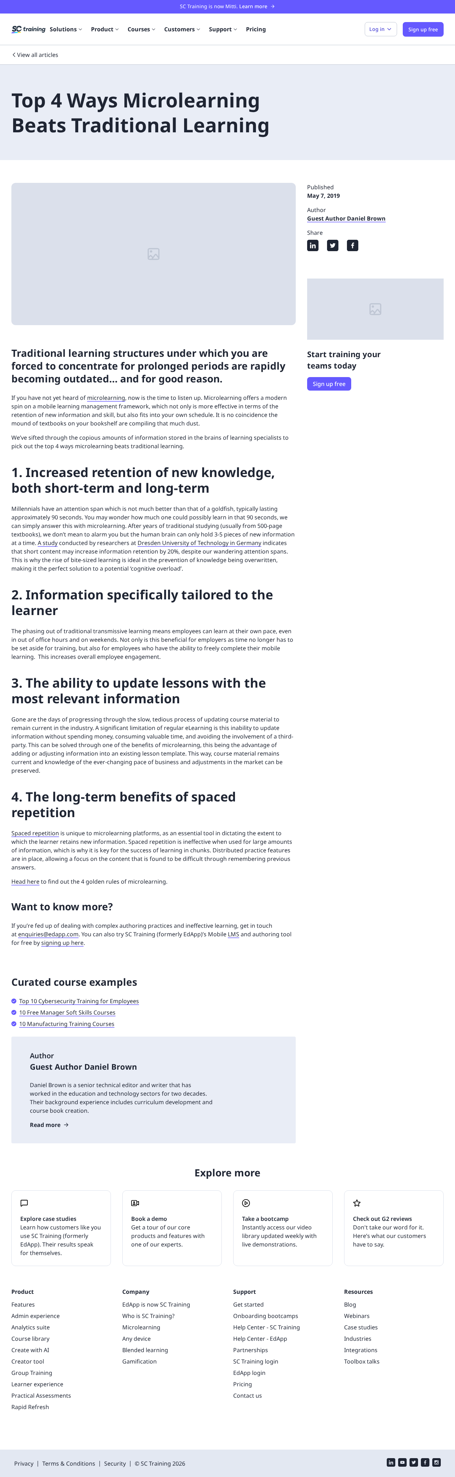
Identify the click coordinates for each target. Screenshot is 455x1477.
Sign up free (329, 384)
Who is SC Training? (148, 1316)
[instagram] (436, 1463)
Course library (30, 1339)
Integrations (361, 1350)
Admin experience (35, 1316)
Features (23, 1304)
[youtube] (402, 1463)
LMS (233, 934)
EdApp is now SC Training (156, 1304)
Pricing (256, 29)
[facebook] (425, 1463)
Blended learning (145, 1350)
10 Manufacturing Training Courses (66, 1024)
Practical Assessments (41, 1395)
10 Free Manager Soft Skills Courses (67, 1012)
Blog (350, 1304)
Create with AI (30, 1350)
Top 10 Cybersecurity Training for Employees (79, 1001)
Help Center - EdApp (260, 1339)
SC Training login (255, 1361)
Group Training (31, 1373)
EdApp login (249, 1373)
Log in (377, 29)
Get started (248, 1304)
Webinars (357, 1316)
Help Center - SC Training (266, 1327)
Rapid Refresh (30, 1407)
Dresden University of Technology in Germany (199, 543)
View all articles (37, 55)
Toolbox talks (362, 1361)
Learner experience (37, 1384)
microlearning (106, 398)
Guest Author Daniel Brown (346, 218)
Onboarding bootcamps (265, 1316)
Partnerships (250, 1350)
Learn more (253, 6)
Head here (25, 881)
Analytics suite (30, 1327)
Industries (357, 1339)
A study (48, 543)
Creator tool (27, 1361)
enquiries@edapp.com (48, 934)
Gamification (139, 1361)
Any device (136, 1339)
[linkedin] (391, 1463)
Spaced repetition (35, 833)
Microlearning (141, 1327)
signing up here (62, 943)
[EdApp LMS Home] (28, 29)
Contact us (247, 1395)
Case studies (361, 1327)
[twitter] (414, 1463)
